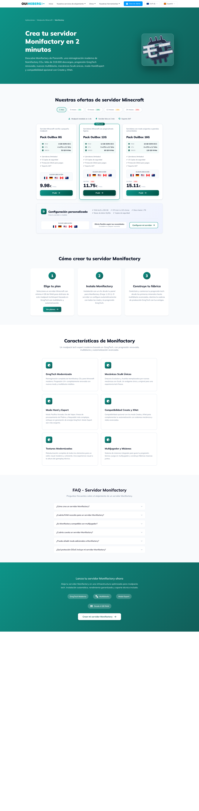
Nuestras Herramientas (108, 4)
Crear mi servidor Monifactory (98, 616)
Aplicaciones (30, 20)
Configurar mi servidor (142, 225)
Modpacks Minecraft (45, 20)
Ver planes (50, 309)
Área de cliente (134, 4)
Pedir (54, 193)
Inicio (51, 4)
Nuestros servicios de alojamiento (70, 4)
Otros (91, 4)
